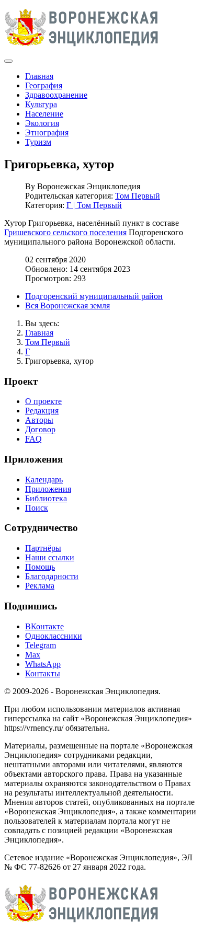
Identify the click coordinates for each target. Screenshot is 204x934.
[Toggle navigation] (8, 61)
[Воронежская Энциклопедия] (82, 48)
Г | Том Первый (94, 205)
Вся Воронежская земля (67, 305)
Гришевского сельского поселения (65, 232)
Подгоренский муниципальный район (94, 296)
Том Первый (137, 195)
